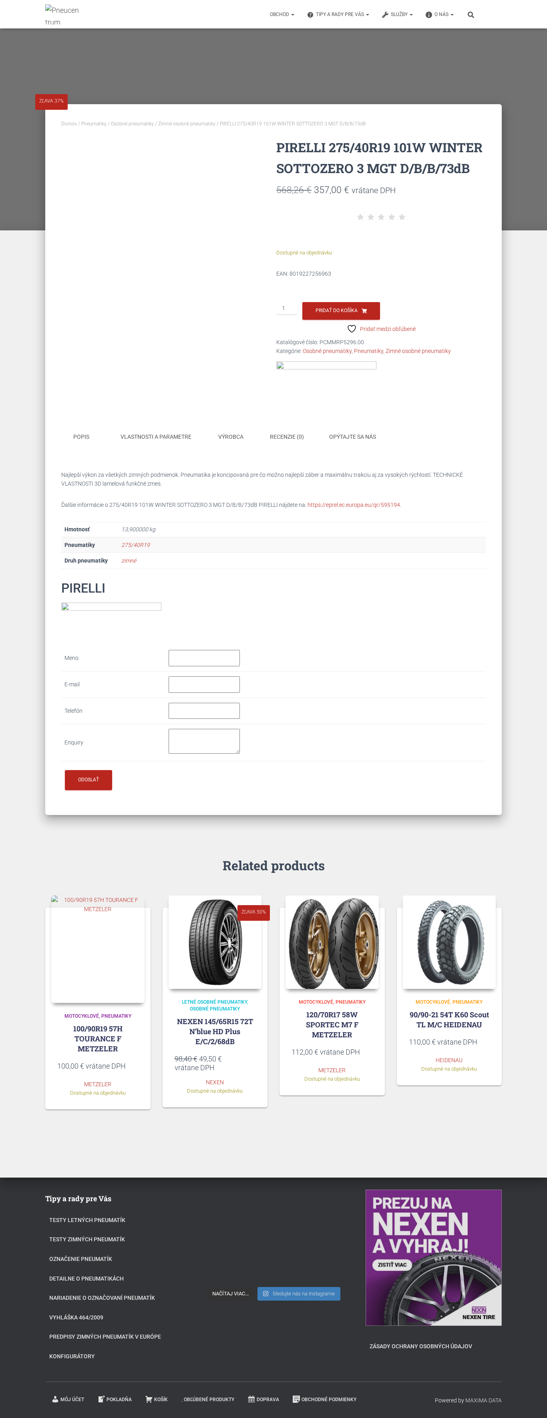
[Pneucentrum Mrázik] (63, 14)
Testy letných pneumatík (87, 1220)
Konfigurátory (72, 1356)
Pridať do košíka (337, 310)
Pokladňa (119, 1399)
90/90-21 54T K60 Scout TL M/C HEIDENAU (449, 1019)
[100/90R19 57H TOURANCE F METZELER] (98, 949)
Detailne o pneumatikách (86, 1278)
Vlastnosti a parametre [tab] (156, 437)
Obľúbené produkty (209, 1399)
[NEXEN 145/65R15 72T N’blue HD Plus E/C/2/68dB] (215, 942)
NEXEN (215, 1082)
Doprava (268, 1399)
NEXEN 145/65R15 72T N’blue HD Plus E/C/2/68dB (215, 1031)
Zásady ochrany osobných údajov (421, 1346)
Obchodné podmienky (329, 1399)
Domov (69, 124)
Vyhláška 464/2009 (76, 1317)
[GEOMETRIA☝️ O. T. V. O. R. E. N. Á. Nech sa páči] (273, 1268)
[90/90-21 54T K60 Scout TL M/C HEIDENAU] (449, 942)
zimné (128, 560)
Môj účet (72, 1399)
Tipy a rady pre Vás (340, 14)
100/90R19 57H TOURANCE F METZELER (98, 1038)
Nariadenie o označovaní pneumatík (102, 1298)
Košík (161, 1399)
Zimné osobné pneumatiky (186, 124)
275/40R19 (135, 545)
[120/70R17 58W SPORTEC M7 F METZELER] (332, 942)
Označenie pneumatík (80, 1259)
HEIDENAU (449, 1060)
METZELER (97, 1084)
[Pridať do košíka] (135, 1066)
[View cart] (492, 13)
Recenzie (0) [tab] (287, 437)
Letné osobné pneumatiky (214, 1002)
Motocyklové (81, 1016)
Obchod (280, 14)
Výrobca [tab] (230, 437)
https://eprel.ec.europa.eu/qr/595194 (354, 505)
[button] (292, 14)
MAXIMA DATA (483, 1400)
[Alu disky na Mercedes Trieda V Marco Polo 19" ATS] (273, 1239)
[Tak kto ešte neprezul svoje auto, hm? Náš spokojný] (321, 1239)
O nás (442, 14)
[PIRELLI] (326, 382)
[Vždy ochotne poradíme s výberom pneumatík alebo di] (321, 1268)
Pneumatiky (94, 124)
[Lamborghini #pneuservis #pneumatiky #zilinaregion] (273, 1209)
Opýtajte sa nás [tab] (352, 437)
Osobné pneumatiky (132, 124)
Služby (400, 14)
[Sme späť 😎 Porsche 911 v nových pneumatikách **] (321, 1209)
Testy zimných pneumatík (87, 1239)
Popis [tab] (81, 437)
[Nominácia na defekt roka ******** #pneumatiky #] (226, 1268)
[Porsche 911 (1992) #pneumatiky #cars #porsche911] (226, 1239)
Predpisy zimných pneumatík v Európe (105, 1336)
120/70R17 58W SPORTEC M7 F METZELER (332, 1024)
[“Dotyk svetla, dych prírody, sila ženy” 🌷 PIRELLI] (226, 1209)
